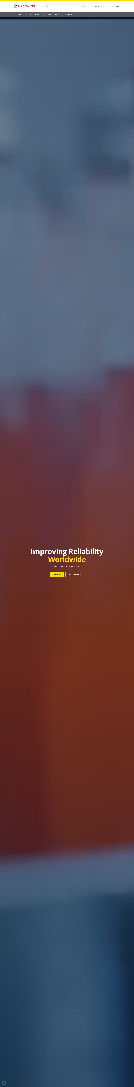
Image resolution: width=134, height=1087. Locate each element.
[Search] (83, 6)
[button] (4, 1083)
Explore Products (74, 575)
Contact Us (57, 574)
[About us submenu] (43, 14)
